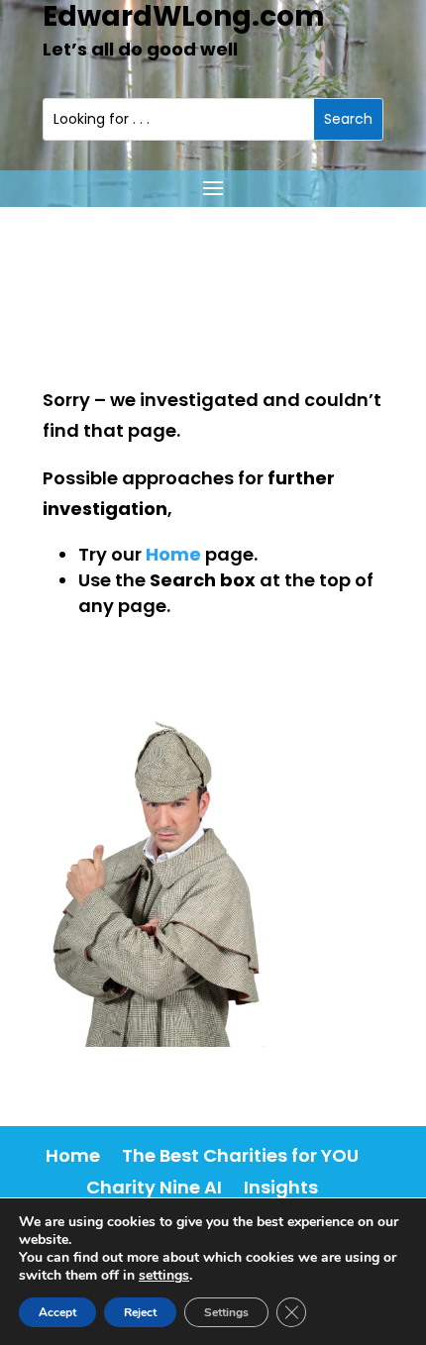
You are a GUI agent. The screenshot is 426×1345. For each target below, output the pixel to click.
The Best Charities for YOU (240, 1155)
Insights (281, 1187)
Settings (226, 1312)
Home (73, 1155)
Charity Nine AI (154, 1187)
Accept (57, 1312)
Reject (140, 1312)
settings (164, 1276)
